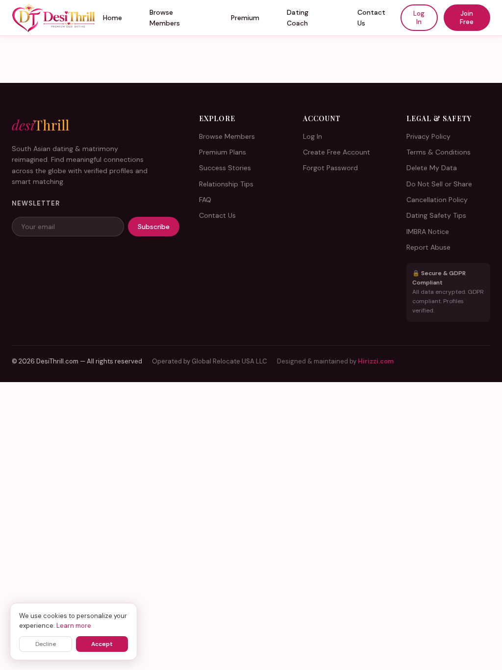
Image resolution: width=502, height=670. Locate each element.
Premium (245, 17)
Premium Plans (222, 152)
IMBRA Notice (427, 231)
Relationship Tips (226, 184)
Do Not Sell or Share (439, 184)
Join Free (467, 17)
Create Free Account (336, 152)
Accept (102, 644)
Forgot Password (330, 167)
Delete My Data (431, 167)
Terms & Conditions (438, 152)
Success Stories (225, 167)
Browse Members (165, 17)
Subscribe (154, 226)
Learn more (73, 625)
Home (112, 17)
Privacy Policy (428, 136)
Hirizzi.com (376, 361)
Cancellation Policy (437, 199)
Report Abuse (428, 247)
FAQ (205, 199)
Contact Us (371, 17)
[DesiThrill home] (54, 17)
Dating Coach (297, 17)
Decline (45, 644)
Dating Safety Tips (436, 215)
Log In (419, 17)
